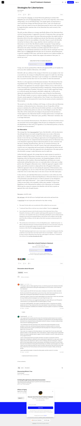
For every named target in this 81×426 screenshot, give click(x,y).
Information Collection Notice (40, 411)
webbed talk (30, 51)
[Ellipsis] (63, 284)
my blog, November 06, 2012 (35, 236)
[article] (40, 374)
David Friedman (20, 10)
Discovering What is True (24, 371)
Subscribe (70, 2)
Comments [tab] (20, 272)
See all (20, 398)
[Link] (16, 130)
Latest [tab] (22, 367)
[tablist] (22, 272)
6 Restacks (32, 259)
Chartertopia (23, 316)
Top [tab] (19, 367)
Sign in (77, 2)
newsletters (22, 220)
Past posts (20, 194)
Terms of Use (46, 410)
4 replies (23, 312)
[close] (53, 391)
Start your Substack (37, 420)
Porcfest (30, 18)
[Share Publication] (65, 2)
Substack (34, 423)
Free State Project (36, 20)
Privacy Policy (50, 411)
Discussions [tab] (27, 367)
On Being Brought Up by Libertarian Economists (31, 380)
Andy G (21, 284)
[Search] (62, 2)
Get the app (46, 420)
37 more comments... (21, 361)
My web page (20, 197)
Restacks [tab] (26, 272)
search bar (21, 200)
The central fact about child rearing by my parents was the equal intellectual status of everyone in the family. (33, 382)
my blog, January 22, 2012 (39, 228)
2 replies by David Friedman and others (30, 355)
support (36, 123)
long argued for (34, 132)
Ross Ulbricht (47, 46)
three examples (20, 373)
